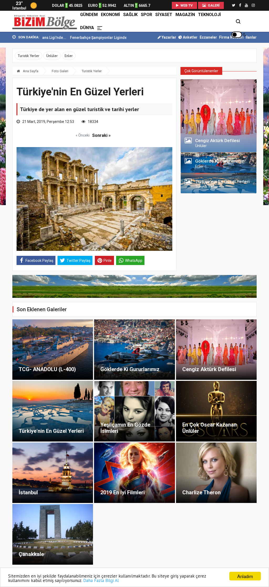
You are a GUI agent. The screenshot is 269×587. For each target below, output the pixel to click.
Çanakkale (31, 554)
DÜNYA (87, 27)
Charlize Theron (201, 492)
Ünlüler (52, 55)
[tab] (218, 142)
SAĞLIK (130, 14)
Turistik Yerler (28, 55)
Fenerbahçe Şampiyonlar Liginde (77, 37)
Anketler (190, 37)
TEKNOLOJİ (209, 14)
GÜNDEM (89, 14)
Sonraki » (101, 135)
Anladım (245, 576)
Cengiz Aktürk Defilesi (209, 369)
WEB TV (186, 5)
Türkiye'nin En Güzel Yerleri (51, 431)
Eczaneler (208, 37)
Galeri (213, 5)
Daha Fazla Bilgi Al (101, 580)
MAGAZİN (185, 14)
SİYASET (163, 14)
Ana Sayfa (30, 71)
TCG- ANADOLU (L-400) (47, 369)
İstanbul (28, 492)
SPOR (146, 14)
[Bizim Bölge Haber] (45, 21)
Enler (69, 55)
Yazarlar (168, 37)
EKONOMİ (110, 14)
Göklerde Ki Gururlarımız (129, 369)
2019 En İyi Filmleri (122, 492)
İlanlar (251, 37)
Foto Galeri (60, 71)
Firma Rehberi (231, 37)
